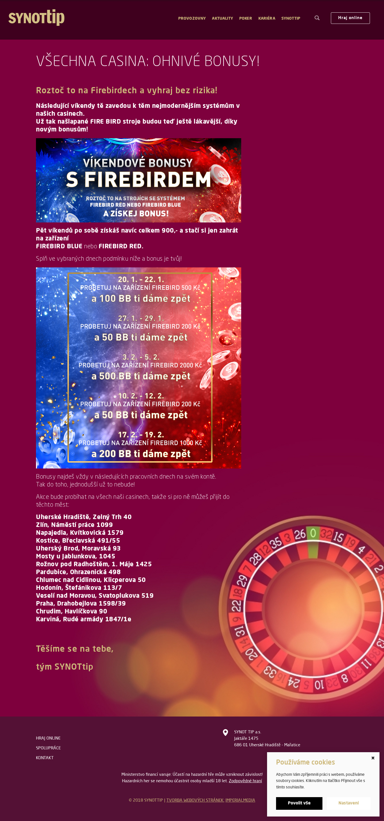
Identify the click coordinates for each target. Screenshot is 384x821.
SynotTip (290, 19)
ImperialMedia (240, 801)
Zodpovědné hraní (245, 781)
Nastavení (348, 803)
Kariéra (266, 19)
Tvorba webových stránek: (195, 801)
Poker (245, 19)
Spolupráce (48, 748)
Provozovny (192, 19)
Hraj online (350, 18)
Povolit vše (299, 803)
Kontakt (45, 758)
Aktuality (222, 19)
